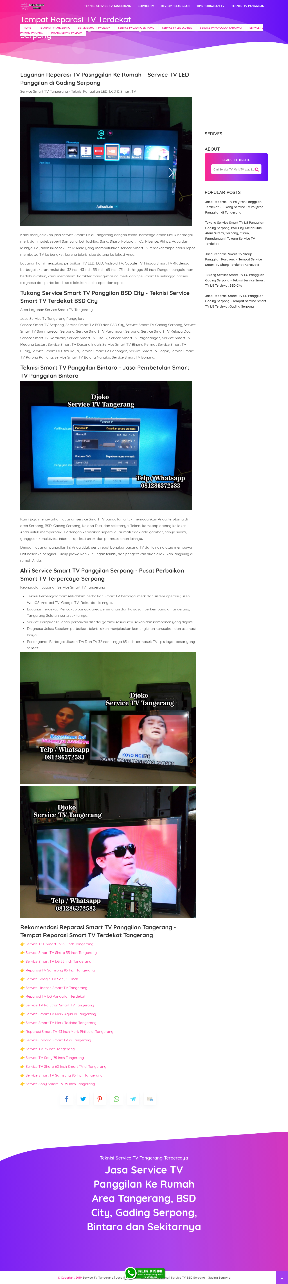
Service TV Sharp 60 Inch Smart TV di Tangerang (66, 1066)
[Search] (256, 167)
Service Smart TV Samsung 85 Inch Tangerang (64, 1075)
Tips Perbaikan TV (210, 6)
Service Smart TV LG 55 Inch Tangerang (58, 961)
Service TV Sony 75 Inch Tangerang (55, 1057)
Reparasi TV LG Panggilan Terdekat (55, 996)
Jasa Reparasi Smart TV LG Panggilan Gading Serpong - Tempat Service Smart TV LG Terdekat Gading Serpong (235, 301)
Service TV (146, 6)
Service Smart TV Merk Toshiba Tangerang (61, 1022)
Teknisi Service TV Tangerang (107, 6)
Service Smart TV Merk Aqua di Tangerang (61, 1014)
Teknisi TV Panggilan (247, 6)
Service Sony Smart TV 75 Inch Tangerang (60, 1084)
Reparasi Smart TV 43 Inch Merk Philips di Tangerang (69, 1031)
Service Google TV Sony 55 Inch (52, 979)
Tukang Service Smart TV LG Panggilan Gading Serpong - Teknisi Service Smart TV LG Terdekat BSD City (235, 280)
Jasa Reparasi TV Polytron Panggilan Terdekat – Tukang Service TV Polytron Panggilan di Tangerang (234, 207)
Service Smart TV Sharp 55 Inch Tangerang (61, 952)
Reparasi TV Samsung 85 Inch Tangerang (60, 970)
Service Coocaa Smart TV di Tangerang (58, 1040)
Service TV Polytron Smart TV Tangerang (60, 1005)
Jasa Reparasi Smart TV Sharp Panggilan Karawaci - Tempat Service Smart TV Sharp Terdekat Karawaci (233, 259)
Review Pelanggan (175, 6)
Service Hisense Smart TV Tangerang (56, 987)
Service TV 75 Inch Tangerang (50, 1049)
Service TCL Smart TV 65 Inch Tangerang (59, 944)
